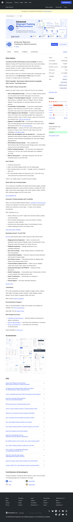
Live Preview (63, 44)
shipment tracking (63, 85)
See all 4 (65, 76)
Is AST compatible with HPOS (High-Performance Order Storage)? (23, 394)
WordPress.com (60, 498)
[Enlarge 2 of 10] (16, 349)
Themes (20, 500)
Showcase (20, 498)
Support (65, 52)
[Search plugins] (20, 16)
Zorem (17, 46)
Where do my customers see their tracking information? (20, 413)
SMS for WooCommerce (14, 322)
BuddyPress (59, 505)
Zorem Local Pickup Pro (14, 324)
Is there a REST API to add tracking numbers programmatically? (22, 465)
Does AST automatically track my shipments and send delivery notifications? (17, 435)
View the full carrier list (24, 119)
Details (9, 52)
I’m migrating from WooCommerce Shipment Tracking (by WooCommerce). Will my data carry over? (20, 389)
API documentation (27, 125)
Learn (32, 498)
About (7, 498)
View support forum (54, 135)
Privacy (7, 505)
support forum (20, 311)
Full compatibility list (11, 195)
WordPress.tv (34, 505)
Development (34, 52)
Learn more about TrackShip (13, 229)
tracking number (63, 88)
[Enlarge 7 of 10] (30, 357)
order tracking (64, 82)
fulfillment (65, 79)
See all (65, 118)
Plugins (20, 502)
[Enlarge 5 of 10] (30, 340)
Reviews (16, 52)
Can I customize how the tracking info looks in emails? (20, 417)
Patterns (20, 505)
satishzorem (32, 484)
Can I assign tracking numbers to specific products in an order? (22, 426)
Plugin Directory (9, 7)
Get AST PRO (9, 284)
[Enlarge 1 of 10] (16, 340)
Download (54, 44)
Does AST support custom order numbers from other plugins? (22, 461)
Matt (57, 500)
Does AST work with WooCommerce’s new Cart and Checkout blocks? (16, 399)
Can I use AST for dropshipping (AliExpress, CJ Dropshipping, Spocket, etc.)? (17, 450)
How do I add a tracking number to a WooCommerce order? (21, 408)
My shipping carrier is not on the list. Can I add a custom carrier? (23, 441)
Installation (25, 52)
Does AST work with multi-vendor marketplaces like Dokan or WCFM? (15, 455)
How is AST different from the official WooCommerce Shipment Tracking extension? (18, 383)
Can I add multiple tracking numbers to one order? (19, 422)
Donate (45, 502)
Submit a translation (18, 298)
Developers (33, 502)
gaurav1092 (32, 481)
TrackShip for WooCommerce (38, 202)
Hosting (7, 502)
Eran (10, 484)
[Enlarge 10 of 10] (44, 350)
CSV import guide (19, 132)
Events (45, 500)
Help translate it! (48, 11)
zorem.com (20, 330)
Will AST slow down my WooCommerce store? (18, 404)
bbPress (58, 502)
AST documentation (19, 307)
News (7, 500)
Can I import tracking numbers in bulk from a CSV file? (20, 445)
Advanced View (53, 92)
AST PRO (8, 236)
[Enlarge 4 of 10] (16, 369)
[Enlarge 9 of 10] (44, 340)
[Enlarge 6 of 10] (30, 352)
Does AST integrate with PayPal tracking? (17, 431)
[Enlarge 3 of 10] (16, 358)
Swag (45, 505)
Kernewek (21, 513)
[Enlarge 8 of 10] (30, 366)
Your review (52, 118)
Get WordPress (66, 2)
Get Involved (46, 498)
